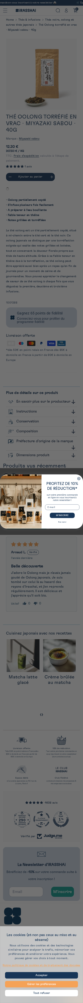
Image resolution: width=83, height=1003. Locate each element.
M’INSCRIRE (62, 515)
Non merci (62, 522)
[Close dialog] (79, 478)
